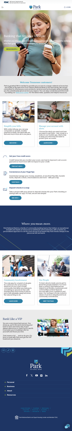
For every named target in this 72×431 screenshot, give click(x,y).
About (9, 391)
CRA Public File (35, 411)
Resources (11, 395)
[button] (67, 426)
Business (11, 386)
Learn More (13, 301)
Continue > (16, 182)
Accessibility (44, 409)
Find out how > (17, 166)
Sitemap (44, 411)
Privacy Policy (26, 409)
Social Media (36, 408)
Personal (10, 382)
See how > (15, 198)
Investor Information (25, 408)
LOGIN (68, 7)
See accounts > (12, 49)
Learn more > (48, 143)
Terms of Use (35, 409)
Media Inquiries (45, 408)
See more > (13, 143)
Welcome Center (22, 92)
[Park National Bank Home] (35, 7)
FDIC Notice (27, 411)
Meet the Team (48, 301)
